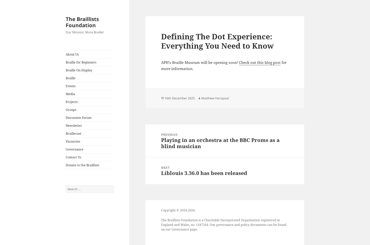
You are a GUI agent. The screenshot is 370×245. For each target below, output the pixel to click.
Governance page (184, 229)
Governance (74, 149)
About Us (72, 54)
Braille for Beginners (81, 62)
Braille (71, 78)
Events (71, 86)
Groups (71, 110)
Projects (72, 102)
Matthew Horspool (215, 98)
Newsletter (74, 125)
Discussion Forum (79, 118)
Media (70, 94)
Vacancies (73, 141)
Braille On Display (79, 70)
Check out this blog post (260, 62)
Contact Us (73, 157)
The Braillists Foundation (82, 22)
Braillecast (73, 133)
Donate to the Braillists (82, 165)
